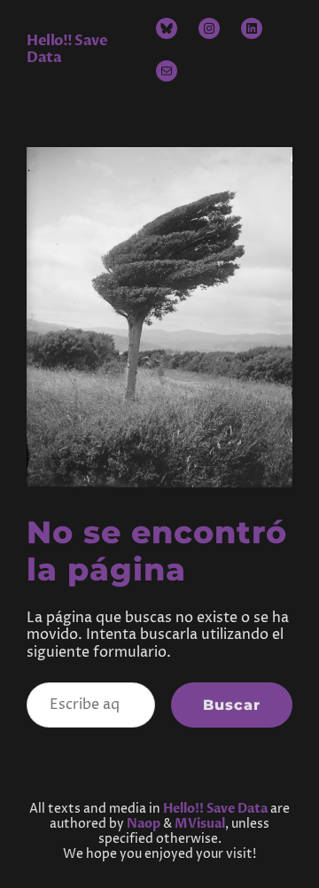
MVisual (200, 823)
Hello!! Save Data (67, 49)
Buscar (232, 704)
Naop (143, 823)
